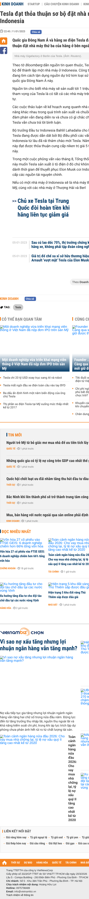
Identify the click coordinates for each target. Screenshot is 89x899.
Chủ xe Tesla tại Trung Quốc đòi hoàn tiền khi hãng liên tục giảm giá (44, 207)
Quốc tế (10, 448)
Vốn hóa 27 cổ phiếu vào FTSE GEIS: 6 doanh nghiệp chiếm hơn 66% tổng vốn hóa (22, 556)
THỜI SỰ (15, 862)
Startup (34, 4)
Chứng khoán (8, 568)
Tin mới (15, 434)
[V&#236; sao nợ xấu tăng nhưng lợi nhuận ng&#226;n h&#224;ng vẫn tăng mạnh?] (39, 682)
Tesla (18, 307)
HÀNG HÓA (42, 862)
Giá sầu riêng (37, 843)
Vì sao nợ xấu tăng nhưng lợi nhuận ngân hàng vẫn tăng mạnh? (38, 645)
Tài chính (53, 571)
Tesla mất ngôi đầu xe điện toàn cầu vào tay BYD (34, 385)
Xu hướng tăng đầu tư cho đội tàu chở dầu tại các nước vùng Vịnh (21, 598)
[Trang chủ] (3, 41)
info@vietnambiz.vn (25, 891)
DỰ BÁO (28, 862)
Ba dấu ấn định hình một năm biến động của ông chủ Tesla (34, 395)
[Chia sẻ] (3, 50)
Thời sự (10, 484)
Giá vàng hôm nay (16, 837)
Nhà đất (53, 604)
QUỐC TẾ (56, 862)
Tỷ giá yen (72, 837)
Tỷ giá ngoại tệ (38, 837)
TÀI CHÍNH (70, 862)
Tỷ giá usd (57, 837)
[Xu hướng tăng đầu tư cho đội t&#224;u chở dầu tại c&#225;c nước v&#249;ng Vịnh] (22, 587)
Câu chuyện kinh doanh (61, 4)
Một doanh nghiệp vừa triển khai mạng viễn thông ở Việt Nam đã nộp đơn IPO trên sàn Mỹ (34, 364)
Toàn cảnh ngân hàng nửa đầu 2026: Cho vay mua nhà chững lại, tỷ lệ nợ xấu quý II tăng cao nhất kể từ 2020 (73, 778)
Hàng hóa (5, 608)
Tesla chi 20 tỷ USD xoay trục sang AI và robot (32, 377)
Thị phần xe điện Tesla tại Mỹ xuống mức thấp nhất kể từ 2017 (36, 406)
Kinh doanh (12, 3)
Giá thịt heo (55, 843)
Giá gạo (70, 843)
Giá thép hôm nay (16, 843)
